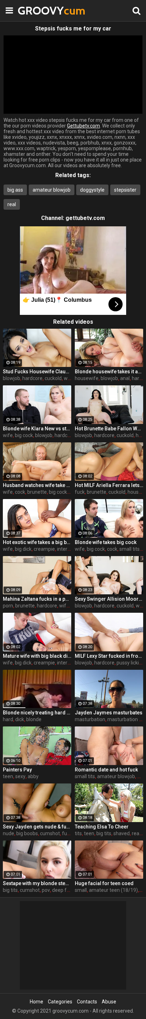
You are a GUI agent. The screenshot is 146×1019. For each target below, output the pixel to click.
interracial (68, 549)
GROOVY (35, 10)
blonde (33, 719)
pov (46, 890)
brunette (37, 492)
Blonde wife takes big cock (105, 542)
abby (33, 776)
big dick (23, 549)
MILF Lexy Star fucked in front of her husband (109, 656)
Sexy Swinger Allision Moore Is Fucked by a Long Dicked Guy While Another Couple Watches (109, 599)
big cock (24, 435)
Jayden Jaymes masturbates (108, 712)
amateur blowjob (52, 190)
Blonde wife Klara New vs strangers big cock (37, 428)
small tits (129, 549)
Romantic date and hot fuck (106, 769)
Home (36, 1001)
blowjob (11, 378)
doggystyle (92, 190)
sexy (20, 776)
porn (8, 605)
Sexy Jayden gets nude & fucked (37, 827)
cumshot (50, 833)
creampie (44, 549)
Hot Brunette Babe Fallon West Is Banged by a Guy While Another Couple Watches (109, 428)
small (81, 890)
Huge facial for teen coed (104, 883)
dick (19, 719)
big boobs (27, 833)
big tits (103, 833)
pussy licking (131, 663)
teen (8, 776)
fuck (80, 492)
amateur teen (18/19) (113, 890)
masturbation (90, 719)
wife (69, 378)
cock (20, 492)
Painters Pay (17, 769)
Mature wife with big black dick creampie (37, 656)
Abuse (109, 1001)
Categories (60, 1001)
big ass (15, 190)
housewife (87, 378)
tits (78, 833)
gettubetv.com (85, 218)
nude (8, 833)
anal (125, 378)
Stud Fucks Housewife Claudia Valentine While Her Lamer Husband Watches (37, 371)
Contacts (87, 1001)
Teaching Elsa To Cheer (102, 827)
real (11, 204)
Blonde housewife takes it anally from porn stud (109, 371)
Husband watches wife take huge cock (37, 485)
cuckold (53, 378)
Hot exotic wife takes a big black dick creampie (37, 542)
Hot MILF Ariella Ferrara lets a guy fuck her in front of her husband (109, 485)
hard (8, 719)
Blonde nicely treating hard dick (37, 712)
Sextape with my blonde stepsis (37, 883)
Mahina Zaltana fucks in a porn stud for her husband (37, 599)
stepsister (125, 190)
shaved (121, 833)
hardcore (32, 378)
